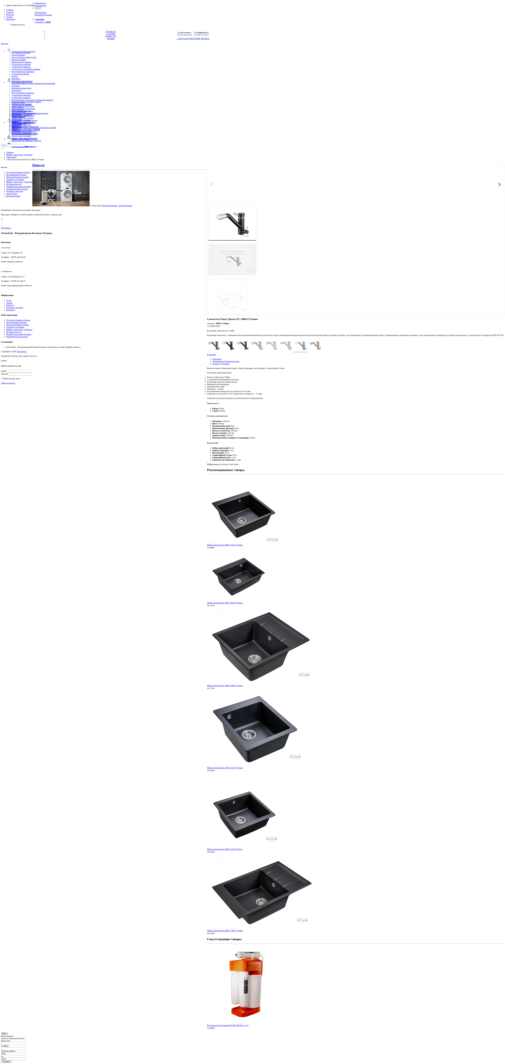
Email (3, 371)
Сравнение (40, 5)
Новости (10, 14)
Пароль (4, 374)
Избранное (40, 3)
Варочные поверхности (22, 81)
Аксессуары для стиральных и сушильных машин (34, 127)
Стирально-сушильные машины (26, 69)
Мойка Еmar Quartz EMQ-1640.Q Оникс (225, 603)
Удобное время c (8, 1051)
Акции (9, 303)
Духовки (15, 86)
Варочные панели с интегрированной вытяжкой (33, 83)
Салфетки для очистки (22, 104)
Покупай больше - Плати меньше (117, 206)
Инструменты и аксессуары (24, 134)
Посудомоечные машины (23, 71)
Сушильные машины (21, 67)
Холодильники (18, 55)
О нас (8, 300)
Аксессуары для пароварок (24, 123)
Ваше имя (5, 1041)
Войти (38, 15)
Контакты (10, 19)
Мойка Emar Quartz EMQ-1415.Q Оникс (225, 768)
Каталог (4, 43)
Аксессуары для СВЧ (21, 125)
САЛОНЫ (110, 34)
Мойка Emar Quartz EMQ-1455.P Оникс (224, 849)
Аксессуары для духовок (23, 118)
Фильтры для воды (14, 191)
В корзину (211, 354)
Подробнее (6, 228)
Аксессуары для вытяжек (23, 116)
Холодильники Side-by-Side (24, 57)
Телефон (5, 1046)
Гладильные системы (21, 53)
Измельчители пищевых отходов (26, 141)
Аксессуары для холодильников (26, 130)
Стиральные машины (21, 64)
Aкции (9, 17)
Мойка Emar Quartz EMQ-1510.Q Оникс (225, 545)
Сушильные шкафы (20, 74)
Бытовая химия (13, 196)
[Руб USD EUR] (38, 8)
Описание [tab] (216, 359)
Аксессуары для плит (21, 111)
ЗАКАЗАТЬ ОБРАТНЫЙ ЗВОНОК (192, 38)
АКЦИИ (111, 39)
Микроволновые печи (21, 88)
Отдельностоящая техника (18, 172)
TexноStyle (22, 351)
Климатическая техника (17, 189)
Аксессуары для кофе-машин (24, 120)
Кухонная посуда (13, 184)
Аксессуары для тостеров (23, 106)
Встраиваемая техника (16, 175)
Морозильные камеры (21, 62)
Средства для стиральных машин (26, 102)
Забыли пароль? (8, 383)
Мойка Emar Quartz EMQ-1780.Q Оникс (225, 931)
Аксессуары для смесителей (24, 138)
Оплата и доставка (14, 307)
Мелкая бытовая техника (17, 177)
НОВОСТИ (110, 36)
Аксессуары (11, 194)
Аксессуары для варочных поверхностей (30, 113)
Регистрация (46, 15)
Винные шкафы (19, 60)
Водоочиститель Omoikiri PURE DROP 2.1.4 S (227, 1025)
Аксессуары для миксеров (23, 109)
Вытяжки (16, 79)
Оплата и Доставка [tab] (220, 364)
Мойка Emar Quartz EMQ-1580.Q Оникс (225, 686)
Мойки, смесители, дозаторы (19, 182)
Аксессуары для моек (21, 136)
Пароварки (16, 90)
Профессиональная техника (18, 186)
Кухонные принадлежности (24, 132)
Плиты (15, 76)
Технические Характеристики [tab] (225, 361)
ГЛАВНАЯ (111, 31)
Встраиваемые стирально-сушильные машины (32, 100)
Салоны (9, 12)
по (2, 1056)
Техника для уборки (15, 179)
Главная (9, 10)
